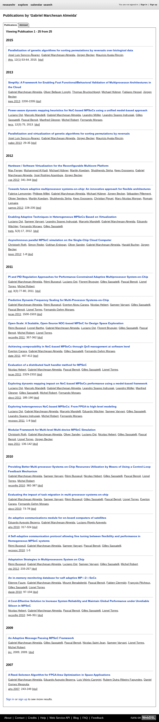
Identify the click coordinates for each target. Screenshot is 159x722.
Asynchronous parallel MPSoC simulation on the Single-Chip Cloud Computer (59, 240)
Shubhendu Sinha (102, 170)
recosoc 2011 (16, 420)
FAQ (85, 717)
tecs (10, 124)
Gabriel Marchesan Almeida (58, 55)
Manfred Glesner (50, 119)
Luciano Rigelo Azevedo (91, 522)
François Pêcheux (139, 582)
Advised (23, 25)
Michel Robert (70, 119)
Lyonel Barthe (35, 327)
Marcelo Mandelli (34, 115)
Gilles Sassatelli (53, 226)
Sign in (144, 4)
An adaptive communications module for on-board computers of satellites (57, 517)
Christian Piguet (103, 198)
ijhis (10, 59)
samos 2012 (15, 207)
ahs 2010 (14, 527)
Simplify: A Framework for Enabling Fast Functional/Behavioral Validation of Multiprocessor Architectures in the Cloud (79, 85)
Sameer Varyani (34, 221)
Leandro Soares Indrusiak (118, 115)
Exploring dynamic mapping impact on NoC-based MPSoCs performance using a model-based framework (77, 383)
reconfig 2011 (16, 337)
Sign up (153, 4)
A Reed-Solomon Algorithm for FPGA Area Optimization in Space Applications (59, 674)
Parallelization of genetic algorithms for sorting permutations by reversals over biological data (70, 50)
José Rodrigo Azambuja (48, 175)
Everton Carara (17, 351)
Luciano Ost (15, 115)
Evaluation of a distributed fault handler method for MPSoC (47, 364)
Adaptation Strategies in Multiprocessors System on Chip (46, 559)
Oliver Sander (76, 244)
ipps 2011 (14, 443)
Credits (32, 717)
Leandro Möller (91, 115)
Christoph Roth (17, 244)
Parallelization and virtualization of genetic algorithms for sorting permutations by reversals (69, 133)
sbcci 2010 (14, 508)
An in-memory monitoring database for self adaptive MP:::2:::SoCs (52, 577)
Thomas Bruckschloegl (86, 91)
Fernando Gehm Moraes (59, 309)
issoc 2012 (14, 254)
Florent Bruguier (89, 281)
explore (23, 4)
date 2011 (14, 355)
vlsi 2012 (13, 568)
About (7, 717)
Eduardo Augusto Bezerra (24, 522)
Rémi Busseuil (52, 281)
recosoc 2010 (16, 550)
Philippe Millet (41, 193)
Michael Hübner (111, 91)
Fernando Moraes (91, 119)
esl (10, 290)
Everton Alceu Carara (76, 304)
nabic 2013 (15, 142)
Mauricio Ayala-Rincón (109, 55)
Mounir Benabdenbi (75, 582)
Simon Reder (36, 244)
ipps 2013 (14, 101)
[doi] (40, 59)
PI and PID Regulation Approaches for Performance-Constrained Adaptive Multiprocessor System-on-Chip (78, 276)
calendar (36, 4)
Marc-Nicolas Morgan (128, 198)
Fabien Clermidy (116, 582)
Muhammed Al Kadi (36, 170)
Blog (76, 717)
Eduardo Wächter (93, 411)
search (47, 4)
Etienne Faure (17, 582)
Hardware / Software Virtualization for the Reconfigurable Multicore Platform (58, 165)
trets (11, 230)
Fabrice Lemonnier (19, 193)
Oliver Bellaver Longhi (57, 91)
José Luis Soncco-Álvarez (24, 55)
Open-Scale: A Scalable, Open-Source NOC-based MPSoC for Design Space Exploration (66, 323)
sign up (22, 699)
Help (43, 717)
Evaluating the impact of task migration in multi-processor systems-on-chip (58, 494)
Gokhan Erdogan (56, 244)
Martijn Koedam (79, 170)
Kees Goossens (124, 170)
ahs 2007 (14, 688)
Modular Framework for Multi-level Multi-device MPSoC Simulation (52, 429)
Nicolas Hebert (99, 304)
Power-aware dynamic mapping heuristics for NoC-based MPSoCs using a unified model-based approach (77, 110)
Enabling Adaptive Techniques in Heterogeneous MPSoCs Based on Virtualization (62, 216)
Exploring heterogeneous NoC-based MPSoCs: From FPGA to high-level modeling (62, 406)
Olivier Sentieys (17, 198)
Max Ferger (15, 170)
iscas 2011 (14, 314)
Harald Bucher (130, 244)
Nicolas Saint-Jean (94, 642)
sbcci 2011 (14, 397)
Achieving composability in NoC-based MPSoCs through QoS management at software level (69, 346)
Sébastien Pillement (139, 193)
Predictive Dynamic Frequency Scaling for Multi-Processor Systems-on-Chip (58, 300)
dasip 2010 (15, 591)
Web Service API (59, 717)
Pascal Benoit (29, 119)
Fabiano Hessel (132, 91)
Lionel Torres (34, 309)
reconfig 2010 (16, 485)
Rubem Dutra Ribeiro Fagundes (122, 679)
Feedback (97, 717)
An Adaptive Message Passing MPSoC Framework (41, 638)
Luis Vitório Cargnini (89, 679)
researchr (9, 4)
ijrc (10, 652)
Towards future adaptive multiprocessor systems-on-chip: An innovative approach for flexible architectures (79, 188)
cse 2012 (13, 179)
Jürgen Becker (85, 55)
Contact (19, 717)
